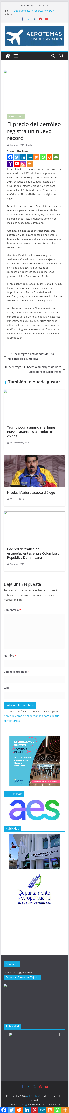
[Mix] (36, 157)
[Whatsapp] (43, 157)
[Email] (56, 157)
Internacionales (15, 116)
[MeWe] (30, 157)
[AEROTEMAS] (8, 56)
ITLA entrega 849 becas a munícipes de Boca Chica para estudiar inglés (33, 369)
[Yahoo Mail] (10, 164)
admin (31, 145)
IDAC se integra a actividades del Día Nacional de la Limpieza (31, 356)
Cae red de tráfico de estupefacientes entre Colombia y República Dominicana (33, 553)
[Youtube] (17, 164)
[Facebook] (10, 157)
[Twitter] (17, 157)
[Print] (49, 157)
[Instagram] (23, 164)
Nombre (10, 655)
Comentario (12, 610)
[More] (30, 164)
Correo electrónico (17, 672)
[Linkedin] (23, 157)
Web (6, 688)
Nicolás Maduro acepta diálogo (31, 492)
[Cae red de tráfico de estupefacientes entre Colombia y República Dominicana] (34, 514)
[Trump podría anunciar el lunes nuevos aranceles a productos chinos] (34, 392)
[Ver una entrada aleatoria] (61, 56)
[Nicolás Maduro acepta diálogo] (34, 457)
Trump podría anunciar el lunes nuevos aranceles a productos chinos (31, 431)
